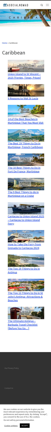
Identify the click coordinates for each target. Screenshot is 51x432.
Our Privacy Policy (12, 368)
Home (4, 43)
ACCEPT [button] (25, 425)
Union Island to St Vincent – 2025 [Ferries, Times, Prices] (24, 75)
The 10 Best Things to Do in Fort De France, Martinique (24, 169)
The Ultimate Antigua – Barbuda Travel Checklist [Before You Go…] (23, 324)
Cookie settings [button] (11, 425)
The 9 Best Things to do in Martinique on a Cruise (23, 193)
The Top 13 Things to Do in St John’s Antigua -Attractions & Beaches (25, 296)
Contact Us (9, 388)
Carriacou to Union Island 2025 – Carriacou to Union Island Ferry (26, 219)
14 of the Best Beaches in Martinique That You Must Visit (25, 120)
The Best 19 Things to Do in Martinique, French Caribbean (25, 145)
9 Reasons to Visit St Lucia (23, 98)
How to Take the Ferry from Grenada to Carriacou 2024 (24, 246)
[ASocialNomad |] (15, 4)
